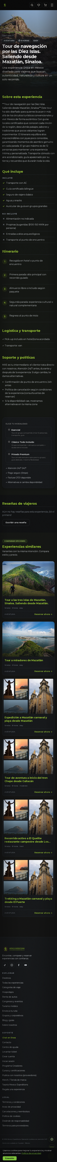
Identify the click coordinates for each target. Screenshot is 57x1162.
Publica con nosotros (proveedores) (19, 1075)
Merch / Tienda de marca (14, 1080)
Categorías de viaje (11, 987)
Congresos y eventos (12, 1001)
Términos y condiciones (13, 1102)
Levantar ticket (9, 1051)
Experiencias (8, 32)
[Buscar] (32, 5)
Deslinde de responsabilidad (15, 1121)
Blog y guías (8, 1020)
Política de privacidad (31, 1153)
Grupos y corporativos (12, 1015)
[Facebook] (18, 965)
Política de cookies (11, 1116)
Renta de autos (9, 997)
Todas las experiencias (12, 983)
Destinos (6, 978)
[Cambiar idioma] (52, 1139)
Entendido (9, 1158)
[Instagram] (11, 965)
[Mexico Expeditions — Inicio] (4, 5)
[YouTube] (25, 965)
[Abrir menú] (52, 5)
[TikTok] (4, 965)
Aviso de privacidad (11, 1107)
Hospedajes (8, 992)
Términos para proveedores (15, 1125)
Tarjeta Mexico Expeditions (15, 1084)
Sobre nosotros (9, 1025)
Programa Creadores (12, 1066)
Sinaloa (19, 32)
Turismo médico (10, 1006)
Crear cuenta (8, 1056)
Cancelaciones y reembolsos (16, 1111)
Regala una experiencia (13, 1089)
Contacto (6, 1042)
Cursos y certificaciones (13, 1070)
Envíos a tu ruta (9, 1011)
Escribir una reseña (16, 522)
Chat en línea (9, 1037)
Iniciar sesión (8, 1061)
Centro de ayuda (10, 1047)
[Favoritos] (39, 5)
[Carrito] (45, 5)
